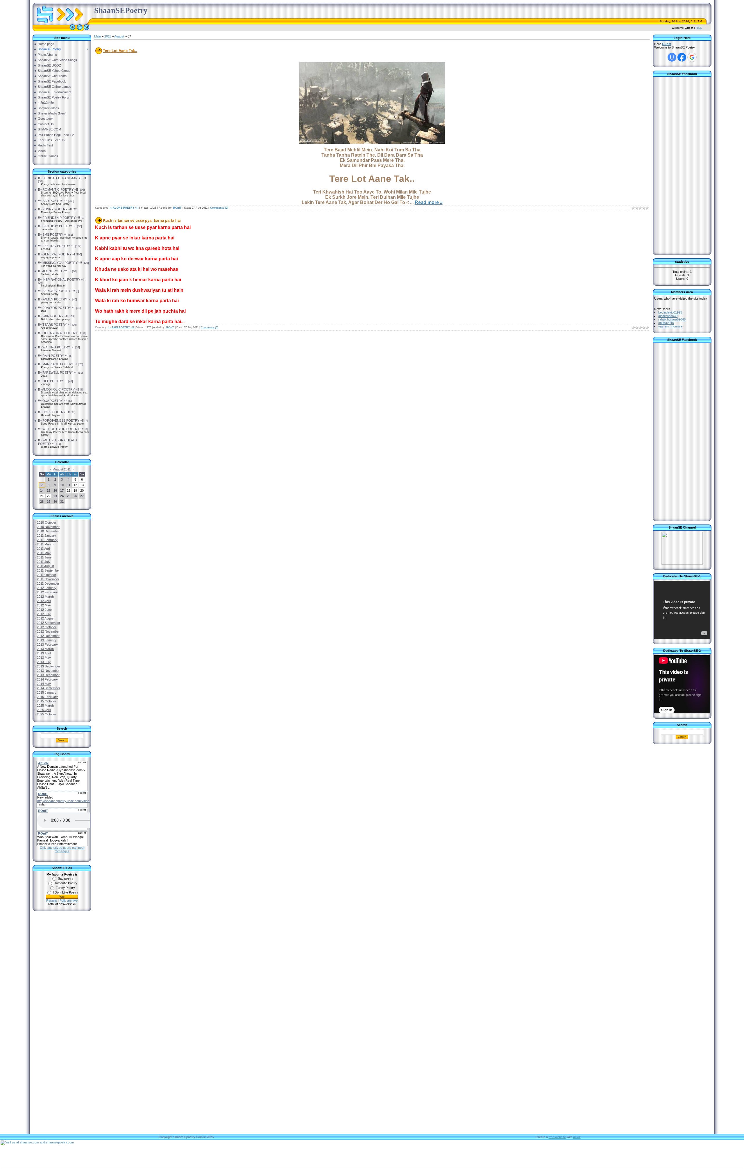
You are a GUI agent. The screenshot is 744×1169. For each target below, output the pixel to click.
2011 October (46, 575)
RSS (699, 27)
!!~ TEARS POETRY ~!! (54, 324)
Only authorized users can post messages (62, 849)
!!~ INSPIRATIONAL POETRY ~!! (61, 279)
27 (82, 496)
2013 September (48, 666)
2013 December (48, 675)
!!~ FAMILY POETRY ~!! (54, 299)
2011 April (43, 548)
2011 (107, 36)
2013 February (47, 644)
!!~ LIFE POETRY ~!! (52, 381)
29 (48, 501)
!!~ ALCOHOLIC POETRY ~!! (58, 389)
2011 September (48, 570)
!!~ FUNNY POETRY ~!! (55, 209)
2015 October (46, 701)
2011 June (44, 557)
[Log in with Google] (692, 57)
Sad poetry (65, 878)
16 (55, 490)
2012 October (46, 627)
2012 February (47, 592)
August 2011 (62, 469)
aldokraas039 (667, 316)
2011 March (45, 544)
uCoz (577, 1137)
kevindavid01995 (670, 312)
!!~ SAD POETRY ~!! (52, 201)
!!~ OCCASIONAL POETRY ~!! (60, 333)
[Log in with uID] (672, 57)
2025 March (45, 705)
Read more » (429, 202)
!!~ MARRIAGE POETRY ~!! (58, 364)
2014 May (44, 683)
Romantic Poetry (65, 883)
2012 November (48, 631)
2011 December (48, 583)
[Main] (72, 30)
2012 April (44, 601)
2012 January (46, 588)
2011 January (46, 535)
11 (68, 485)
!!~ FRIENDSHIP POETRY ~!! (59, 217)
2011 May (44, 553)
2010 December (48, 531)
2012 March (45, 596)
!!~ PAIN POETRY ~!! (53, 316)
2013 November (48, 670)
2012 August (45, 618)
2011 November (48, 579)
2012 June (44, 609)
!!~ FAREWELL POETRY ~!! (57, 372)
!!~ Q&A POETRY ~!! (52, 400)
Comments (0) (219, 207)
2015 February (47, 697)
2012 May (44, 605)
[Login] (86, 30)
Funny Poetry (65, 887)
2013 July (44, 662)
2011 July (43, 561)
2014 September (48, 688)
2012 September (48, 622)
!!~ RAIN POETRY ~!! (53, 355)
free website (557, 1137)
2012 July (44, 614)
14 (42, 490)
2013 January (46, 640)
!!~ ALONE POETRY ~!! (54, 271)
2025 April (44, 710)
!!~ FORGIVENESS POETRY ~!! (61, 420)
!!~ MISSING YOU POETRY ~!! (60, 262)
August (119, 36)
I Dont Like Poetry (65, 892)
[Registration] (80, 30)
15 (48, 490)
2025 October (46, 714)
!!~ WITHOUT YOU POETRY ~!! (61, 429)
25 (68, 496)
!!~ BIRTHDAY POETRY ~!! (57, 226)
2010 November (48, 527)
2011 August (45, 566)
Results (51, 900)
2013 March (45, 649)
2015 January (46, 692)
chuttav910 (666, 323)
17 (62, 490)
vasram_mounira (670, 326)
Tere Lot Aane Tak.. (120, 51)
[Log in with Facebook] (681, 57)
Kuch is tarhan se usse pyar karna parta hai (142, 220)
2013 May (44, 657)
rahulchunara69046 (672, 319)
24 (62, 496)
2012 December (48, 636)
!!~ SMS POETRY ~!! (52, 234)
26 (75, 496)
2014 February (47, 679)
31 (62, 501)
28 (42, 501)
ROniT (177, 207)
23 (55, 496)
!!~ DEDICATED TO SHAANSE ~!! (62, 178)
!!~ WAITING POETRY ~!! (56, 347)
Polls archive (69, 900)
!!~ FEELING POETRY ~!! (56, 246)
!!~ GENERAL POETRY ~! (56, 254)
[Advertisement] (62, 1008)
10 (62, 485)
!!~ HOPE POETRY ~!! (54, 412)
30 (55, 501)
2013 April (44, 653)
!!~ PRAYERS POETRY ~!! (56, 307)
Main (97, 36)
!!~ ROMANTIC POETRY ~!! (58, 189)
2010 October (46, 522)
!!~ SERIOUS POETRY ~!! (56, 291)
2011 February (47, 540)
